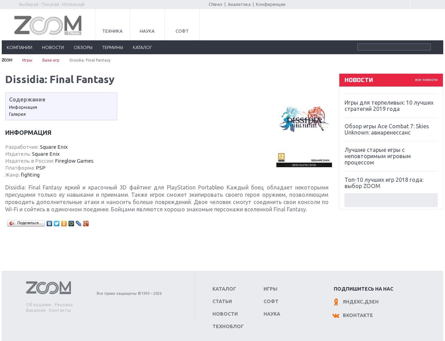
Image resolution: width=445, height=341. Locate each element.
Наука (147, 31)
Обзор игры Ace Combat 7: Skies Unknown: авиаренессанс (387, 129)
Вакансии (36, 310)
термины (112, 47)
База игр (50, 60)
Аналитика (239, 4)
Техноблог (228, 326)
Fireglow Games (74, 161)
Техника (112, 31)
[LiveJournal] (78, 223)
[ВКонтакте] (49, 223)
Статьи (222, 301)
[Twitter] (56, 223)
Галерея (17, 114)
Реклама (64, 304)
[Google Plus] (86, 223)
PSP (41, 168)
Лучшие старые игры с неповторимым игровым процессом (378, 156)
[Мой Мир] (71, 223)
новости (53, 47)
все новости (426, 80)
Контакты (60, 310)
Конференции (270, 4)
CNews (215, 4)
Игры (27, 60)
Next (391, 200)
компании (19, 47)
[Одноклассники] (64, 223)
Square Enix (54, 147)
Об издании (38, 304)
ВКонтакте (358, 315)
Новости (225, 314)
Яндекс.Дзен (361, 302)
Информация (23, 107)
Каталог (224, 289)
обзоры (83, 47)
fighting (30, 175)
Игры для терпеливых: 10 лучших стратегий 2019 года (389, 105)
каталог (142, 47)
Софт (182, 31)
